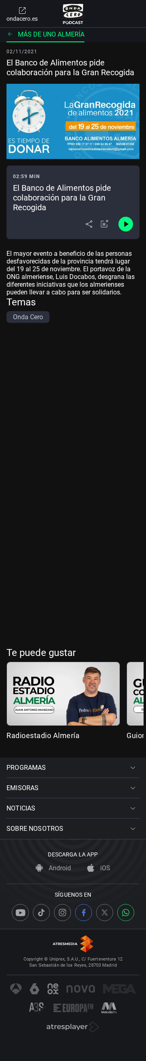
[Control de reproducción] (125, 224)
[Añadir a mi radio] (104, 224)
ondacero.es (22, 18)
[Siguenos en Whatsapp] (125, 912)
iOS (104, 868)
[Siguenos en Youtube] (20, 912)
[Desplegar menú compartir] (89, 224)
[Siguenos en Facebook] (83, 912)
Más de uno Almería (51, 34)
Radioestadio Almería (42, 735)
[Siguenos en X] (104, 912)
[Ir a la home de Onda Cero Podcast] (73, 13)
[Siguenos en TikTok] (41, 912)
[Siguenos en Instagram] (62, 912)
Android (59, 868)
